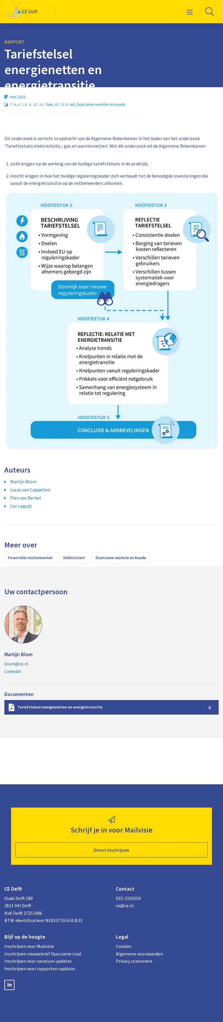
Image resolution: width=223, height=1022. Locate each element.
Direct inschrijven (111, 850)
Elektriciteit (74, 557)
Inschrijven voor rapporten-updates (39, 968)
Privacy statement (134, 961)
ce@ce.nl (125, 905)
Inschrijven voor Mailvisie (29, 946)
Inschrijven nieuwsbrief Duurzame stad (42, 954)
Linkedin (12, 671)
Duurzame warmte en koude (121, 557)
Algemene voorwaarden (139, 954)
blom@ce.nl (16, 664)
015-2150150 (128, 898)
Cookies (124, 946)
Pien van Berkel (25, 498)
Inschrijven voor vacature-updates (38, 961)
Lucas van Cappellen (30, 490)
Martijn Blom (23, 481)
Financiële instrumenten (30, 557)
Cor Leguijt (21, 506)
